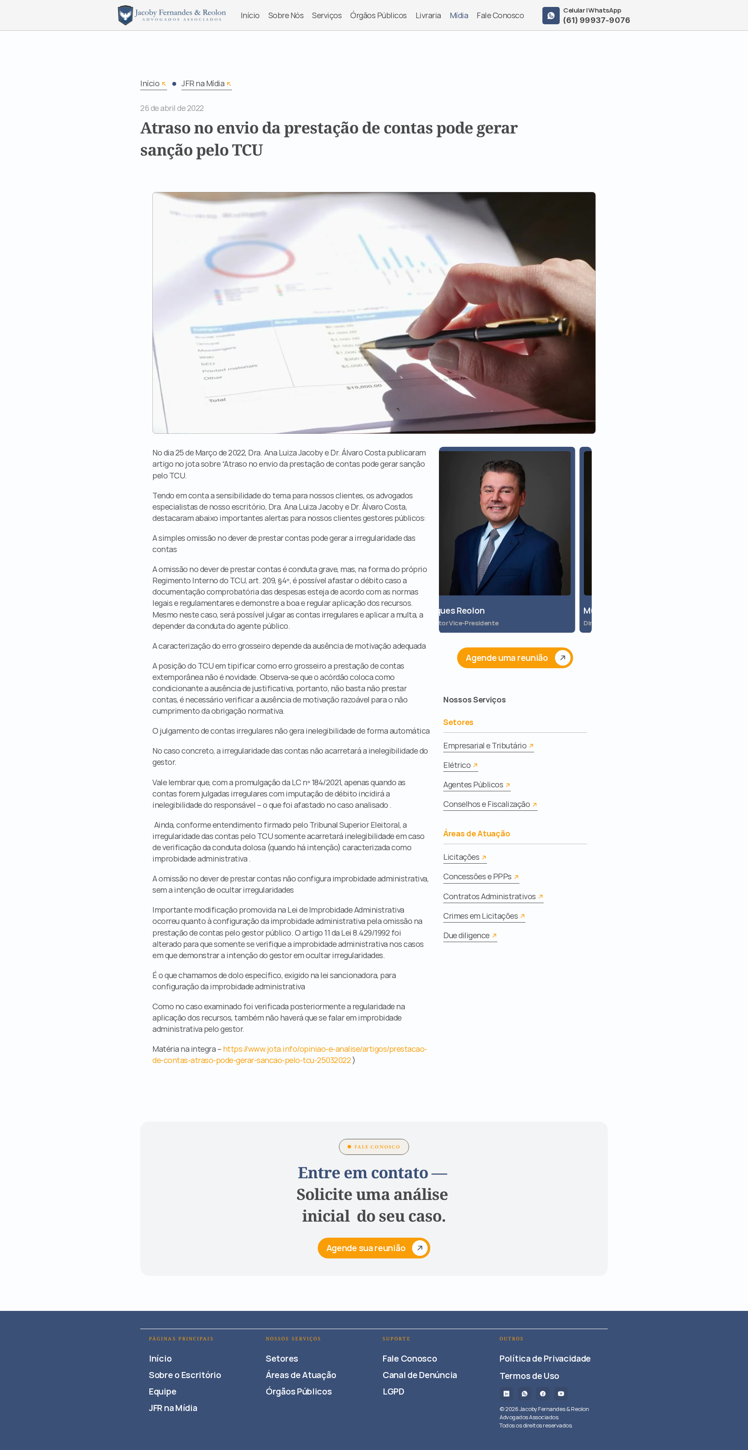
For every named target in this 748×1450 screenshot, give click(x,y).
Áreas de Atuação (476, 833)
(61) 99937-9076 (596, 20)
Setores (458, 722)
